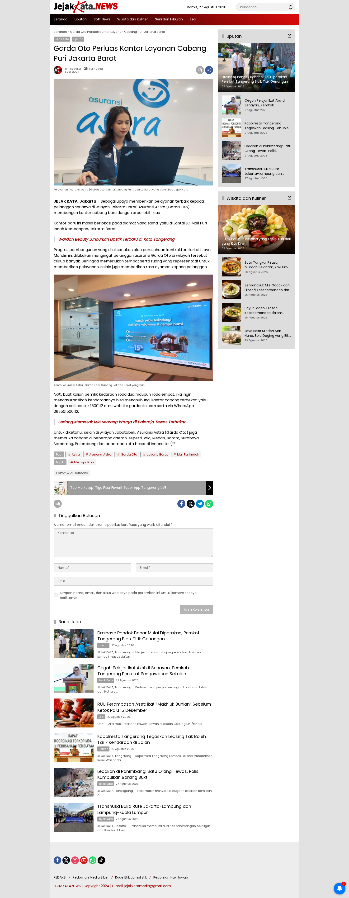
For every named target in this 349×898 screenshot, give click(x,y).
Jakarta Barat (157, 454)
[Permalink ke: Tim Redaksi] (59, 70)
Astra (76, 454)
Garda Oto (129, 454)
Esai (101, 717)
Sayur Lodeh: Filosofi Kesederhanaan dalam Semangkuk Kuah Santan (265, 310)
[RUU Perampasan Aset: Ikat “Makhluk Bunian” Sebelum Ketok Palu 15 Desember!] (74, 712)
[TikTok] (101, 860)
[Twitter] (191, 504)
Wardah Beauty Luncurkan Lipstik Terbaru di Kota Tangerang (116, 239)
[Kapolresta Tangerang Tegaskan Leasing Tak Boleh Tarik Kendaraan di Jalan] (74, 747)
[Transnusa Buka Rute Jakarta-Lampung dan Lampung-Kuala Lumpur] (74, 817)
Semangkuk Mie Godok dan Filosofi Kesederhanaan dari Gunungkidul (267, 288)
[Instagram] (75, 860)
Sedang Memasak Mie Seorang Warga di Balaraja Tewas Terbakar (122, 422)
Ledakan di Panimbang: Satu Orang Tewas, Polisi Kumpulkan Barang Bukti (268, 148)
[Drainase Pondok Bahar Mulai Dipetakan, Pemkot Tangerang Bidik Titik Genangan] (74, 643)
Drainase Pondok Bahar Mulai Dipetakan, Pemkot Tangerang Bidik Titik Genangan (148, 636)
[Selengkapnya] (289, 36)
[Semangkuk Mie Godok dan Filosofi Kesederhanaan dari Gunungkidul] (231, 289)
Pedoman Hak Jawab (170, 877)
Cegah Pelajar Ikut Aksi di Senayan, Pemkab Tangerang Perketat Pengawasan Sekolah (143, 671)
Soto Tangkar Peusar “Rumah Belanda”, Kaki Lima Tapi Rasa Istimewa (267, 265)
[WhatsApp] (209, 504)
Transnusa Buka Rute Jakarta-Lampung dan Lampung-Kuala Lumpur (144, 809)
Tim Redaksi (73, 68)
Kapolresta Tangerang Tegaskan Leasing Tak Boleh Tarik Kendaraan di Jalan (268, 125)
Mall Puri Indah (188, 454)
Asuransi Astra (100, 454)
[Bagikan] (209, 70)
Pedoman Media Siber (91, 877)
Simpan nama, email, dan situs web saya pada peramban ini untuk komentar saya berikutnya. (128, 595)
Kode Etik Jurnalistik (131, 877)
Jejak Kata (62, 39)
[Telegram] (200, 504)
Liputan (78, 39)
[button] (290, 7)
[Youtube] (84, 860)
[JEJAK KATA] (87, 7)
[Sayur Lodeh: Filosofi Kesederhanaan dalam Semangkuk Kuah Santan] (231, 312)
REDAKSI (60, 877)
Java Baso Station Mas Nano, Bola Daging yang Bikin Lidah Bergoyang (268, 333)
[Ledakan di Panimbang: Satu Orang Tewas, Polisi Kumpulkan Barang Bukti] (74, 782)
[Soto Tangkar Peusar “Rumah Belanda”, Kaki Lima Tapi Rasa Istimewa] (231, 266)
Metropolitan (84, 462)
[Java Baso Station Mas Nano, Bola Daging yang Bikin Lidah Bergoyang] (231, 335)
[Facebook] (181, 504)
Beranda (60, 31)
